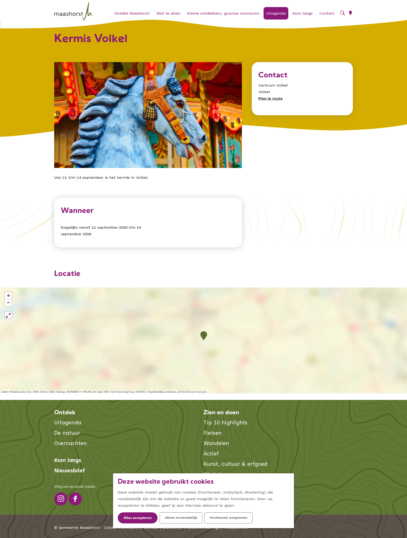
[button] (203, 336)
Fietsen (213, 433)
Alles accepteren (138, 518)
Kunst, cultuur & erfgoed (235, 464)
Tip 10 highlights (225, 423)
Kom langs (67, 460)
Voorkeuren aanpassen (228, 518)
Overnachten (70, 443)
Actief (211, 454)
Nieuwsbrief (69, 471)
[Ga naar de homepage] (73, 12)
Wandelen (216, 443)
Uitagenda (67, 423)
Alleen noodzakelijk (181, 518)
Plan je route (270, 99)
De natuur (67, 433)
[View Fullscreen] (8, 315)
